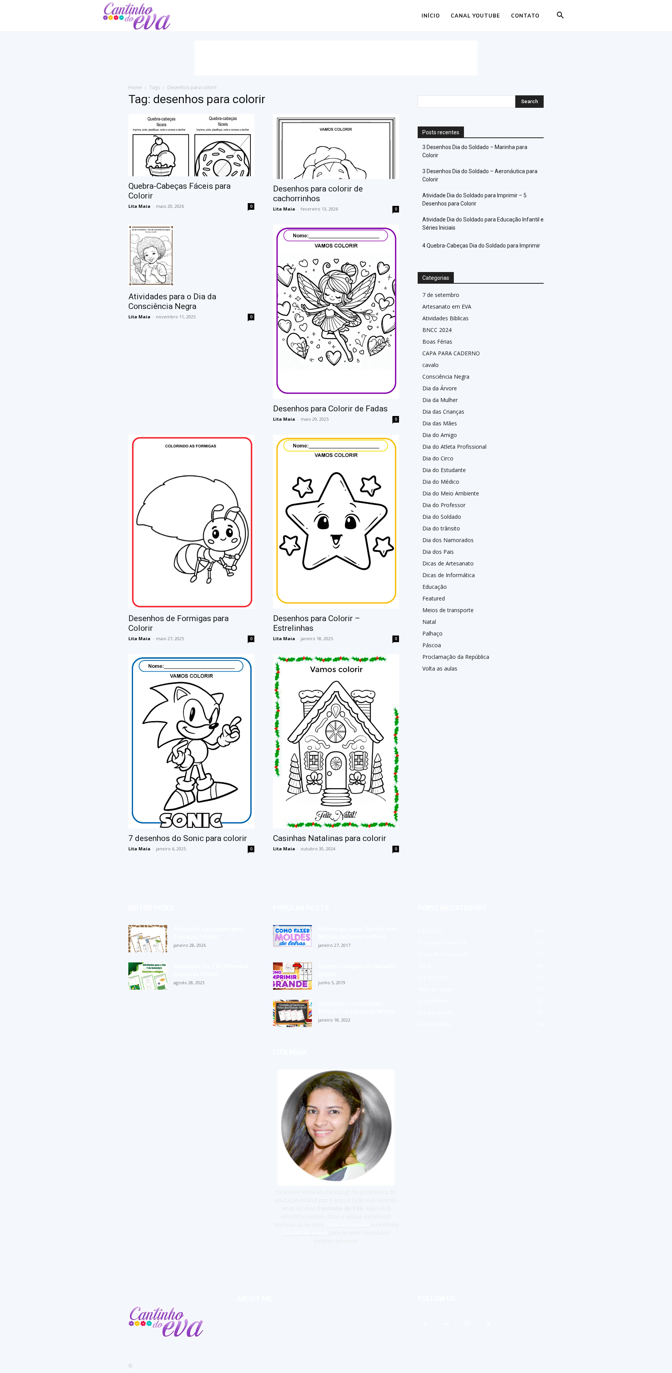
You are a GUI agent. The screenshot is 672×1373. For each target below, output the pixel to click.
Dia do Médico (440, 481)
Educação (434, 586)
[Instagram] (467, 1324)
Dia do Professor (444, 505)
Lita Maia (139, 206)
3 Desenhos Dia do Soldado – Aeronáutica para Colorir (479, 175)
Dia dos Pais (438, 551)
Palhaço (432, 633)
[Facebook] (425, 1324)
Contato (525, 15)
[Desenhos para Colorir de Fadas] (336, 312)
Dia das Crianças (443, 411)
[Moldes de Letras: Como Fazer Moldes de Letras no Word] (292, 936)
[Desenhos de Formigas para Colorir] (191, 522)
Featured (433, 598)
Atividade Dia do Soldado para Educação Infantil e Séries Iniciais (483, 223)
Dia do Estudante (444, 470)
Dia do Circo (437, 458)
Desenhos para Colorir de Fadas (330, 408)
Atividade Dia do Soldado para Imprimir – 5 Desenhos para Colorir (474, 199)
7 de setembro (440, 294)
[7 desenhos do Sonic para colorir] (191, 741)
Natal (429, 621)
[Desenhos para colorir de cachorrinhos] (336, 146)
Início (431, 15)
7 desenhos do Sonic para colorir (187, 838)
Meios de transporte (448, 610)
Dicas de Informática (448, 575)
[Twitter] (488, 1324)
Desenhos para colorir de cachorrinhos (318, 193)
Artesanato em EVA (446, 306)
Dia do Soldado (441, 516)
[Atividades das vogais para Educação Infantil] (147, 938)
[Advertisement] (336, 57)
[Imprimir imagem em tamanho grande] (292, 976)
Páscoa (431, 645)
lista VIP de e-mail (305, 1232)
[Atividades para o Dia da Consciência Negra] (191, 256)
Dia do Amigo (439, 435)
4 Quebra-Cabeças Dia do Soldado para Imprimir (481, 245)
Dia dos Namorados (448, 540)
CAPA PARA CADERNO (451, 353)
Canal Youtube (475, 15)
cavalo (430, 365)
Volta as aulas (439, 668)
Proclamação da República (455, 656)
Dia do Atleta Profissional (454, 446)
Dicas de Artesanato (448, 563)
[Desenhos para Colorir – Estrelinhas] (336, 522)
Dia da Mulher (440, 400)
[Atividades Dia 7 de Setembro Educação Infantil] (147, 976)
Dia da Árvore (439, 388)
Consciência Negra (445, 376)
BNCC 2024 (437, 330)
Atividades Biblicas (445, 318)
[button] (560, 16)
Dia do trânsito (441, 528)
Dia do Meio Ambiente (450, 493)
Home (135, 87)
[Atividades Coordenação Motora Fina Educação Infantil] (292, 1013)
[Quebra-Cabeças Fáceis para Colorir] (191, 145)
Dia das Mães (439, 423)
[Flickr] (446, 1324)
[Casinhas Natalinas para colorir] (336, 741)
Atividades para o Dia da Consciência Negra (172, 301)
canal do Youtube (347, 1224)
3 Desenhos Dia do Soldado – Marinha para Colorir (474, 151)
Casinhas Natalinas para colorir (329, 838)
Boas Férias (437, 341)
